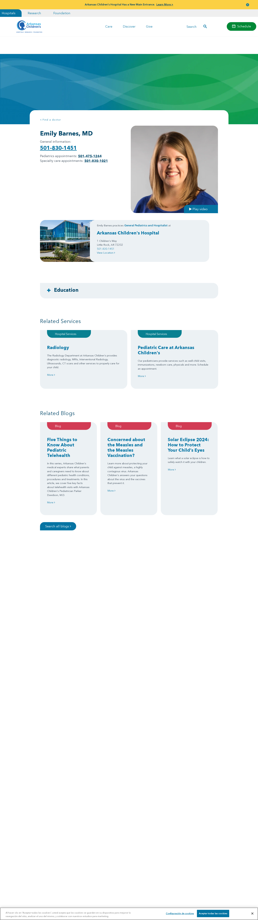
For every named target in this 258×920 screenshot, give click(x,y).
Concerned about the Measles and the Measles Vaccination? (126, 447)
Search (192, 26)
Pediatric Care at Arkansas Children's (166, 350)
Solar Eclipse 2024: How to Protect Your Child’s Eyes (188, 445)
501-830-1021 (96, 161)
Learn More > (164, 4)
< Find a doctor (50, 119)
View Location (105, 252)
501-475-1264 (90, 156)
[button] (247, 5)
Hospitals (8, 13)
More (50, 374)
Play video (200, 209)
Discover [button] (129, 26)
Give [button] (149, 26)
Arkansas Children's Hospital (128, 232)
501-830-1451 (58, 148)
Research (34, 13)
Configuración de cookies (180, 913)
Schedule (244, 26)
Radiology (58, 347)
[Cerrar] (252, 913)
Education (66, 290)
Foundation (61, 13)
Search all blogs (57, 526)
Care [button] (108, 26)
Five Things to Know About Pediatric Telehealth (62, 447)
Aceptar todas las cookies (213, 913)
